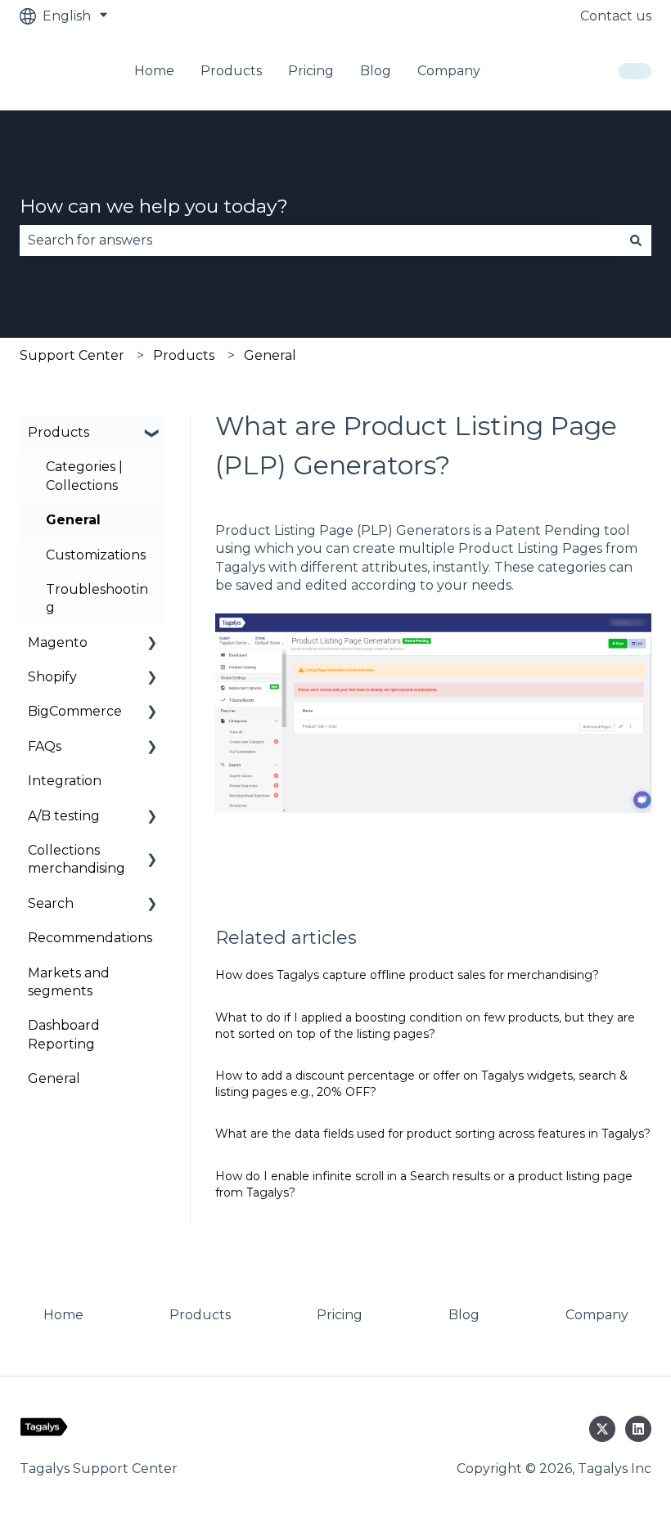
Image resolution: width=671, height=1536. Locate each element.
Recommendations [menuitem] (90, 937)
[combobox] (320, 240)
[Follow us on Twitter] (602, 1429)
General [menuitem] (73, 520)
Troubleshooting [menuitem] (97, 598)
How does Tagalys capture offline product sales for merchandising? (407, 975)
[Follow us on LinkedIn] (638, 1429)
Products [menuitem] (58, 432)
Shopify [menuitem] (52, 677)
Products (183, 355)
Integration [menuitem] (64, 780)
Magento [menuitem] (58, 642)
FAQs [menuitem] (44, 746)
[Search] (635, 240)
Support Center (72, 355)
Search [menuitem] (51, 903)
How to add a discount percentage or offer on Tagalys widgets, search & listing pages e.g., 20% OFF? (421, 1083)
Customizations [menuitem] (96, 555)
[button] (152, 434)
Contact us (615, 16)
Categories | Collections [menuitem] (84, 475)
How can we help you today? (154, 206)
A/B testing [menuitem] (64, 816)
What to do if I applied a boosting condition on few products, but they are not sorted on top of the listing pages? (425, 1025)
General (270, 355)
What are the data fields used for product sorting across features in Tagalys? (433, 1133)
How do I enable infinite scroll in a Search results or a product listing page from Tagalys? (424, 1184)
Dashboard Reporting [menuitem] (64, 1034)
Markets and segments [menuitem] (69, 982)
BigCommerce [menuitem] (75, 711)
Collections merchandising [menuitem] (76, 859)
